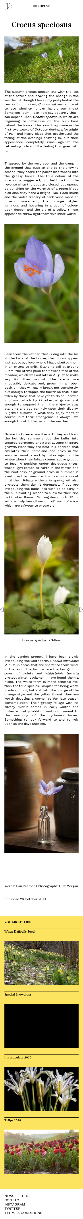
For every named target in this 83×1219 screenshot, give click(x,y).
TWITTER (12, 1208)
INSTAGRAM (14, 1204)
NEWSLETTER (16, 1195)
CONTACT (12, 1200)
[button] (2, 609)
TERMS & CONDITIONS (23, 1212)
